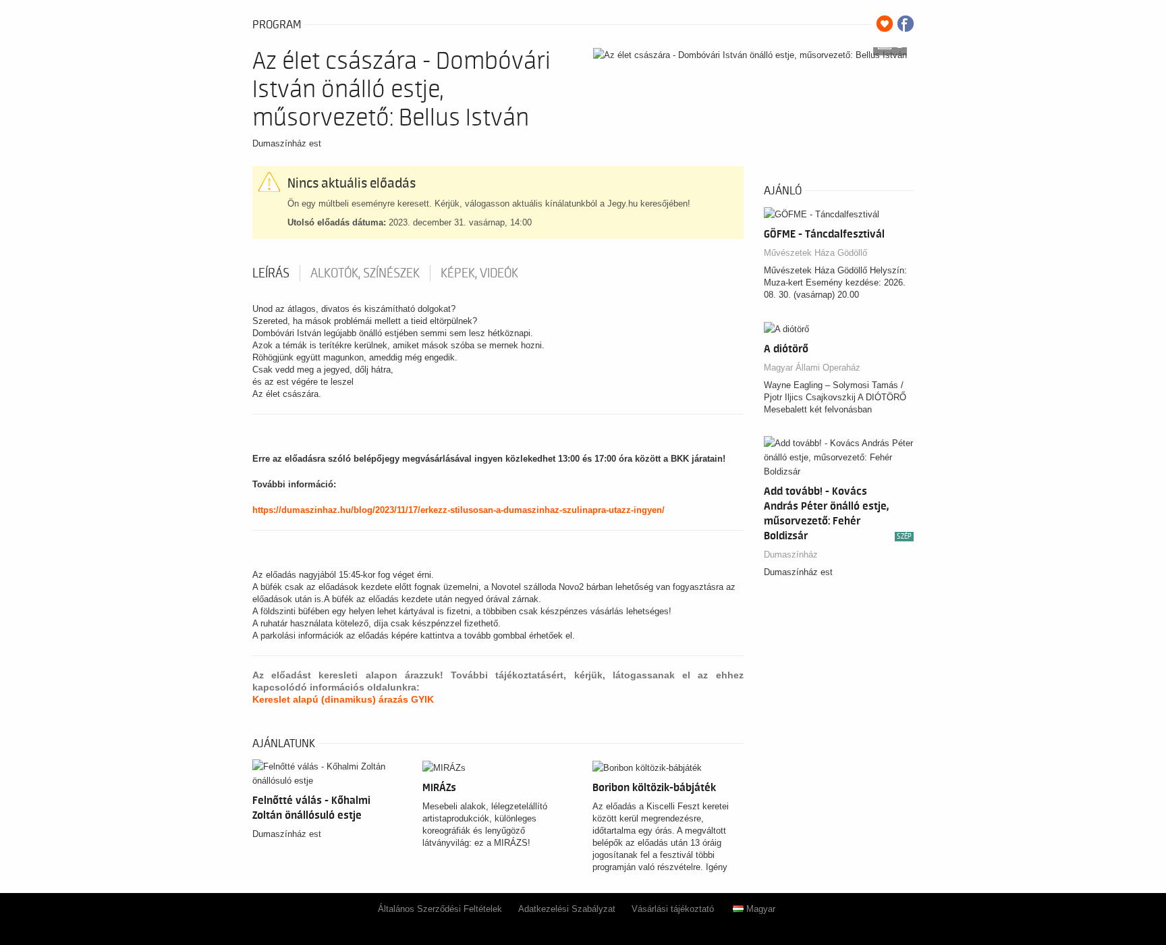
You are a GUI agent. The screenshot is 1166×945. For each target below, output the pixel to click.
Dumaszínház (791, 554)
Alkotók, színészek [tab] (365, 273)
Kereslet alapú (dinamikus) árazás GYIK (343, 699)
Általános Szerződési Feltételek (440, 909)
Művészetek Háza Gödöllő (815, 253)
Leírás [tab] (270, 273)
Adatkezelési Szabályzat (566, 909)
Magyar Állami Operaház (812, 367)
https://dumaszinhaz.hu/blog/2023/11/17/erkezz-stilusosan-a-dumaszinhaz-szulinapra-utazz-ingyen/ (458, 510)
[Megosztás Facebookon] (905, 24)
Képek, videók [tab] (479, 273)
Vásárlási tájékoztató (673, 909)
